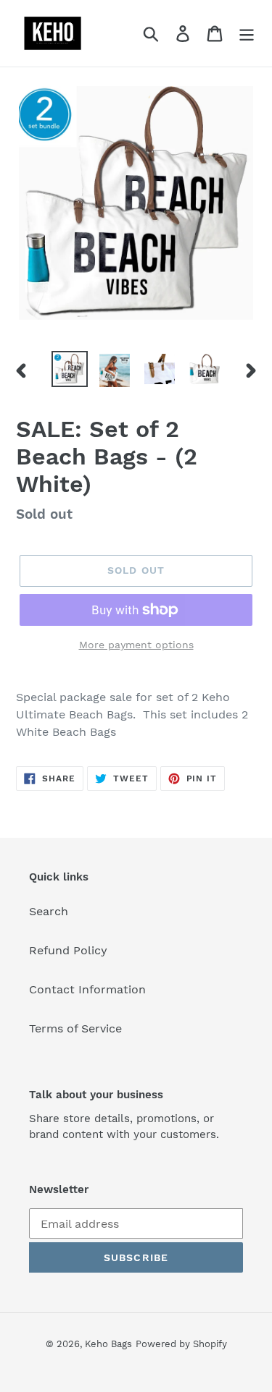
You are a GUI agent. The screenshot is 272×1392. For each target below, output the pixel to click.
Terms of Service (75, 1028)
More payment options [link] (136, 644)
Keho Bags (108, 1343)
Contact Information (87, 989)
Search (48, 911)
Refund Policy (68, 950)
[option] (69, 369)
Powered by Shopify (181, 1343)
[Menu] (247, 33)
